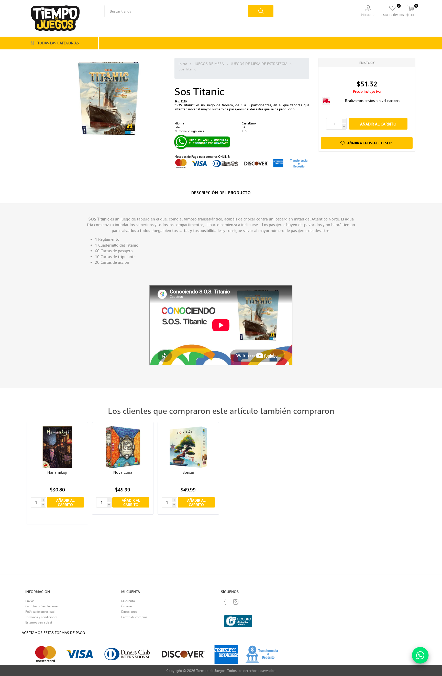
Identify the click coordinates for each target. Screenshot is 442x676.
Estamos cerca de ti (38, 622)
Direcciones (129, 612)
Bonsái (188, 472)
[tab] (221, 192)
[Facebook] (226, 602)
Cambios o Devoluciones (42, 606)
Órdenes (126, 606)
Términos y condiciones (41, 617)
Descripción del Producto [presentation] (221, 192)
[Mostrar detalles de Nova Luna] (123, 447)
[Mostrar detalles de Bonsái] (188, 447)
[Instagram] (235, 602)
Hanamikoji (57, 472)
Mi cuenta (368, 15)
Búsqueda (260, 11)
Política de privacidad (39, 612)
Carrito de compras (134, 617)
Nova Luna (122, 472)
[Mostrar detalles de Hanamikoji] (57, 447)
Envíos (29, 601)
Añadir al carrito (378, 124)
